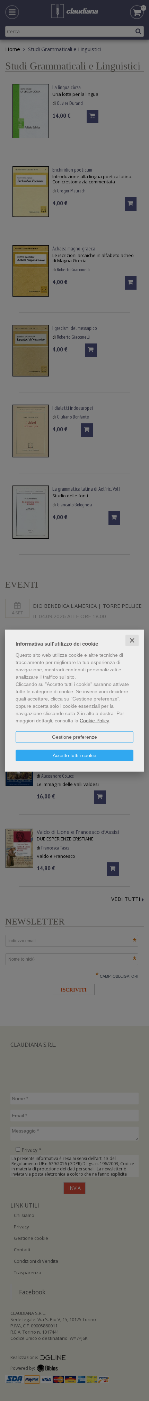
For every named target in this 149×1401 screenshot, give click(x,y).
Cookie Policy (94, 720)
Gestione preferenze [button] (74, 736)
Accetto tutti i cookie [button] (74, 755)
